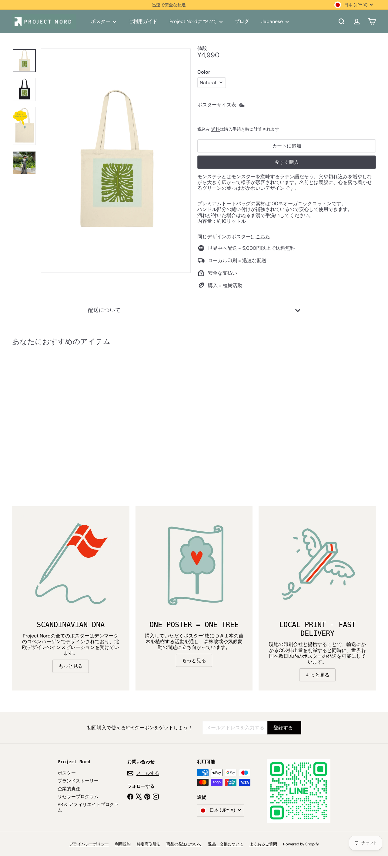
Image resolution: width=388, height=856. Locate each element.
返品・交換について (225, 844)
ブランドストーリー (78, 781)
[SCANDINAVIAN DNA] (70, 564)
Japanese (272, 21)
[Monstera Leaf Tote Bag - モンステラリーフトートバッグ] (40, 403)
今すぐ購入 (287, 162)
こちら (263, 236)
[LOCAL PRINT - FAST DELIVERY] (317, 564)
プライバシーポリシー (89, 844)
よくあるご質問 (263, 844)
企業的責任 (69, 789)
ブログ (242, 21)
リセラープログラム (78, 797)
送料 (215, 129)
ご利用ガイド (142, 21)
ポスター (101, 21)
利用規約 (123, 844)
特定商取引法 (148, 844)
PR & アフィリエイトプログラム (88, 807)
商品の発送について (184, 844)
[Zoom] (115, 161)
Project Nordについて (193, 21)
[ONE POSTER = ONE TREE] (194, 564)
